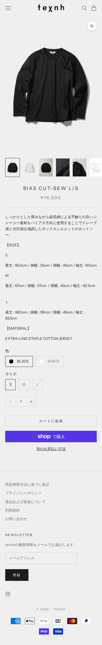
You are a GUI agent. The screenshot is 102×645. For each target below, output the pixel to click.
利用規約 (12, 510)
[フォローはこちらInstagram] (7, 594)
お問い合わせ (16, 519)
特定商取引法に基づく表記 (27, 484)
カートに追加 (51, 421)
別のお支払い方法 (51, 448)
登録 (17, 575)
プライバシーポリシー (23, 493)
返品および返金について (25, 501)
